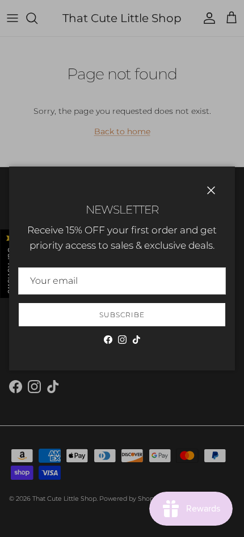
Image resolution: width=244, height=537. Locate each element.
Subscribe (122, 314)
